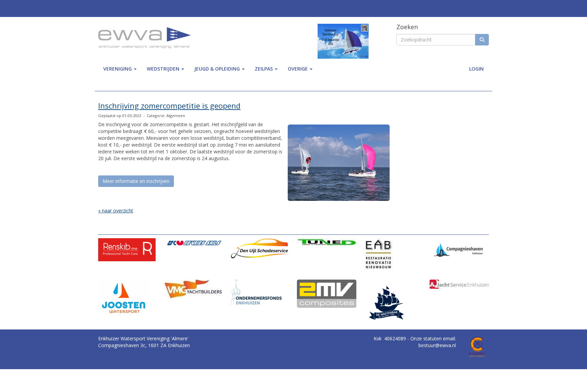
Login (476, 68)
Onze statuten (426, 338)
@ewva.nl (437, 345)
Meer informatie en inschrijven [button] (136, 181)
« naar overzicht (115, 210)
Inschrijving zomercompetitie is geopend (169, 105)
